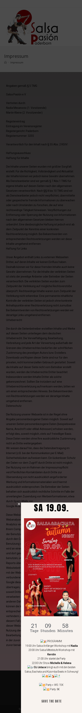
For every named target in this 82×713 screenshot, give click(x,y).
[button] (19, 504)
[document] (41, 356)
